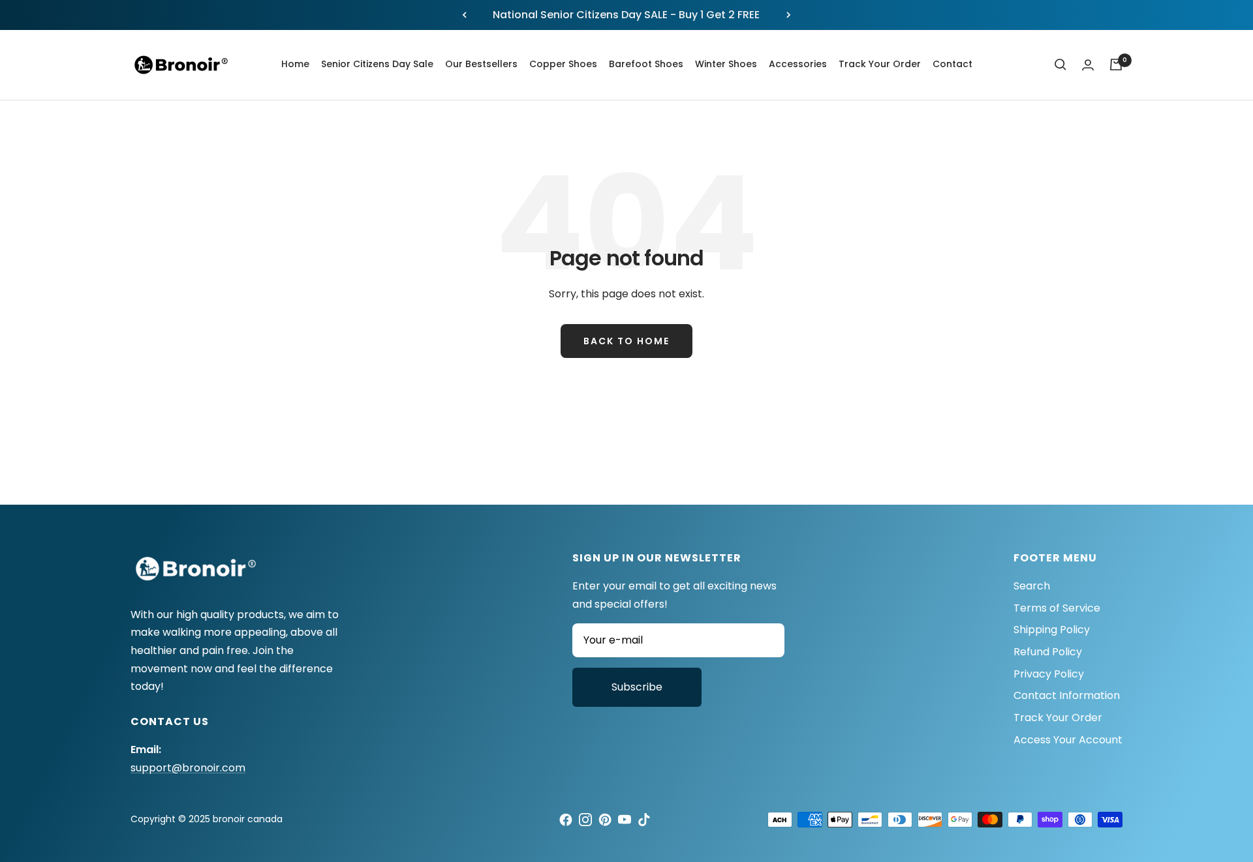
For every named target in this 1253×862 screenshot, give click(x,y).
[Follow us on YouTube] (624, 819)
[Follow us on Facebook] (566, 819)
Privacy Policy (1048, 673)
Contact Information (1066, 695)
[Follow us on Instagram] (585, 819)
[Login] (1088, 64)
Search (1031, 585)
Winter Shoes (726, 63)
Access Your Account (1067, 739)
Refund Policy (1047, 651)
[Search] (1060, 64)
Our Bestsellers (481, 63)
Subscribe (636, 686)
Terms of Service (1056, 608)
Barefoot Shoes (646, 63)
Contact (952, 63)
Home (295, 63)
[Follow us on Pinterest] (605, 819)
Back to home (626, 341)
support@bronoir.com (188, 767)
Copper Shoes (563, 63)
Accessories (798, 63)
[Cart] (1115, 64)
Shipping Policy (1051, 629)
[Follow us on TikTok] (644, 819)
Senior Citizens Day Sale (377, 63)
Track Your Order (880, 63)
